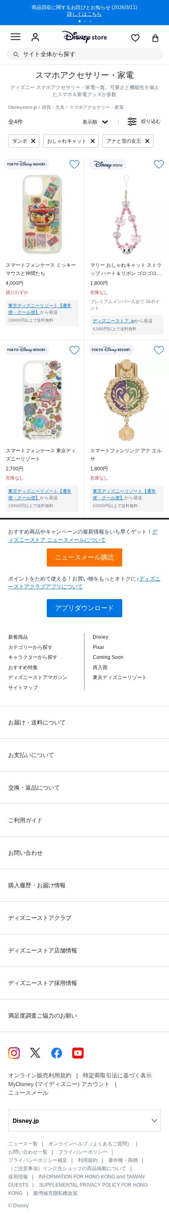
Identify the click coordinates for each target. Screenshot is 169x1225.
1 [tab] (82, 22)
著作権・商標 (123, 1160)
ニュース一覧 (23, 1144)
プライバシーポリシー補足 (37, 1160)
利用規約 (88, 1160)
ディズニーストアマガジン (37, 677)
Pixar (98, 647)
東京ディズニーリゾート (120, 677)
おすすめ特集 (23, 667)
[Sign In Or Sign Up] (35, 37)
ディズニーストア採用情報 (42, 983)
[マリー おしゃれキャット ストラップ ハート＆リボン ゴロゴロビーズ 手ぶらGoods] (126, 214)
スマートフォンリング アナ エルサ (126, 455)
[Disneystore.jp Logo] (84, 37)
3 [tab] (93, 22)
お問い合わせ (25, 852)
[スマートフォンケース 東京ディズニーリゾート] (42, 399)
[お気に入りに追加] (74, 164)
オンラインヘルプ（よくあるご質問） (90, 1144)
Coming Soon (108, 657)
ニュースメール (28, 1092)
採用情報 (18, 1177)
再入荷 (100, 667)
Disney (100, 637)
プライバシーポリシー (82, 1152)
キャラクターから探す (32, 657)
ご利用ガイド (25, 820)
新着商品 (18, 637)
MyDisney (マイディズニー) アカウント (59, 1084)
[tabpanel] (84, 12)
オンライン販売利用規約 (39, 1075)
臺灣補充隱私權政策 (55, 1193)
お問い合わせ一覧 (28, 1152)
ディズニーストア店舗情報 (42, 950)
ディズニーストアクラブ (39, 918)
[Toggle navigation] (15, 38)
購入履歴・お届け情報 (37, 885)
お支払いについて (31, 755)
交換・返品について (34, 787)
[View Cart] (155, 38)
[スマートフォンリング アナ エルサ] (126, 399)
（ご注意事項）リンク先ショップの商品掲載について (67, 1168)
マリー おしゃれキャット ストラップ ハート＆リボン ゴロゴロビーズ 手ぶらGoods (126, 269)
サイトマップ (23, 688)
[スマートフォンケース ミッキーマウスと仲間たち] (42, 214)
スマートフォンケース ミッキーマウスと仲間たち (41, 269)
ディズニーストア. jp (114, 320)
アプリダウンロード (84, 607)
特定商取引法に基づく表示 (117, 1075)
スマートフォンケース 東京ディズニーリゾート (41, 455)
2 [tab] (88, 22)
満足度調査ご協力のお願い (42, 1015)
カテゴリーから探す (30, 647)
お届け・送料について (37, 722)
